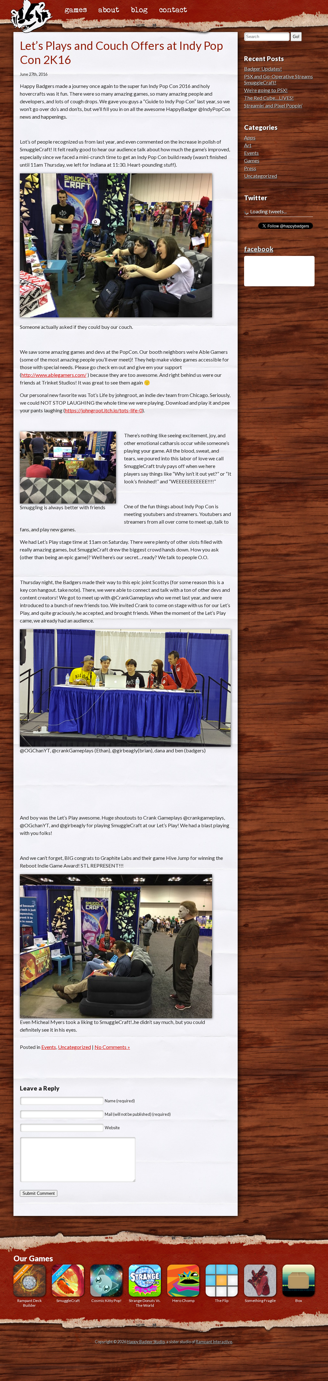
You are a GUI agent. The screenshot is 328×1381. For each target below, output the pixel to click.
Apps (250, 137)
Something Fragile (260, 1300)
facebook (258, 249)
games (76, 10)
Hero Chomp (183, 1300)
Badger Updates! (263, 69)
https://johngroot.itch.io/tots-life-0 (103, 410)
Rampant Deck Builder (29, 1303)
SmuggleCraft (68, 1300)
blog (139, 10)
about (108, 10)
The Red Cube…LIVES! (269, 98)
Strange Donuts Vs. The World (145, 1303)
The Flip (221, 1300)
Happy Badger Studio (146, 1341)
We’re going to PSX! (266, 90)
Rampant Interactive (214, 1341)
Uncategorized (74, 1047)
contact (173, 10)
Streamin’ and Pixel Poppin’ (273, 105)
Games (251, 160)
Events (48, 1047)
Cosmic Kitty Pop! (106, 1300)
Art (247, 145)
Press (250, 168)
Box (298, 1300)
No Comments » (112, 1047)
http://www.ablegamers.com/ (53, 375)
